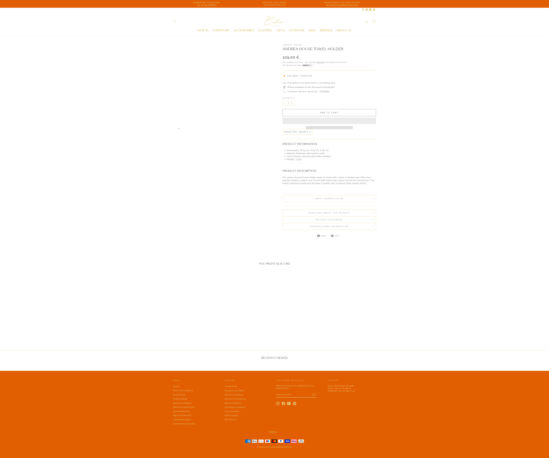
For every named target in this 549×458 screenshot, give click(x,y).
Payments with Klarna (234, 391)
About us (344, 30)
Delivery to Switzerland (183, 407)
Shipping (321, 62)
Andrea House (292, 45)
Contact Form (231, 386)
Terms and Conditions (183, 391)
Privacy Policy (179, 395)
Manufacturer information (329, 226)
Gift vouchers (231, 420)
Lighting (265, 30)
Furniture (221, 30)
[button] (329, 121)
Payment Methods (181, 411)
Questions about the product (329, 213)
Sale (312, 30)
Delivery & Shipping (329, 220)
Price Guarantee (232, 411)
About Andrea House (329, 199)
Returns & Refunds (233, 403)
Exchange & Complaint (235, 407)
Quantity (289, 98)
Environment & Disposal (184, 424)
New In (203, 30)
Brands (326, 30)
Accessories (244, 30)
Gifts (281, 30)
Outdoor (296, 30)
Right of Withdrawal (182, 415)
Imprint (176, 386)
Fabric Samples (232, 415)
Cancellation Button (182, 420)
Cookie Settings (180, 399)
